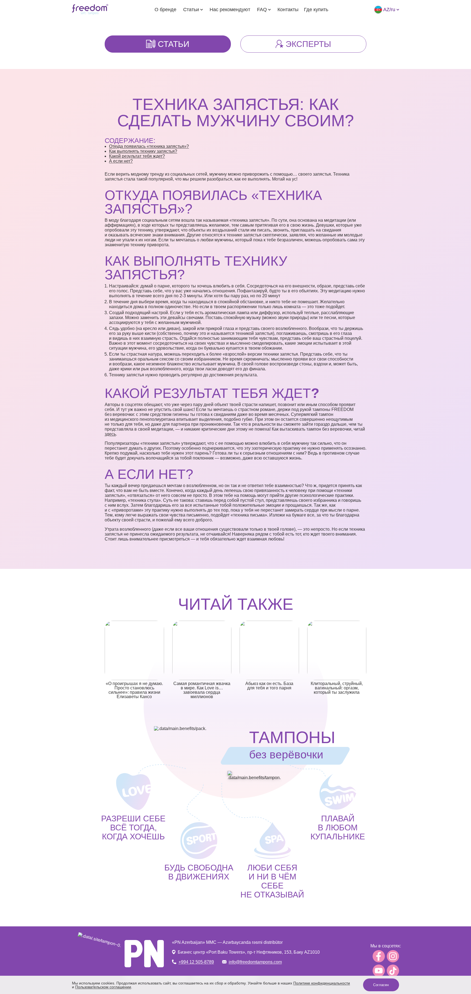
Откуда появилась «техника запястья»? (149, 146)
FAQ (262, 9)
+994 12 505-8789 (196, 962)
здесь (110, 434)
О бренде (165, 9)
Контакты (287, 9)
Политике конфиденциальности (321, 983)
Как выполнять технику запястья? (143, 151)
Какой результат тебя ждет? (137, 156)
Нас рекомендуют (230, 9)
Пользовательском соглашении (103, 987)
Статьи (191, 9)
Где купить (316, 9)
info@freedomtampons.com (255, 962)
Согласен (381, 985)
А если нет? (121, 161)
